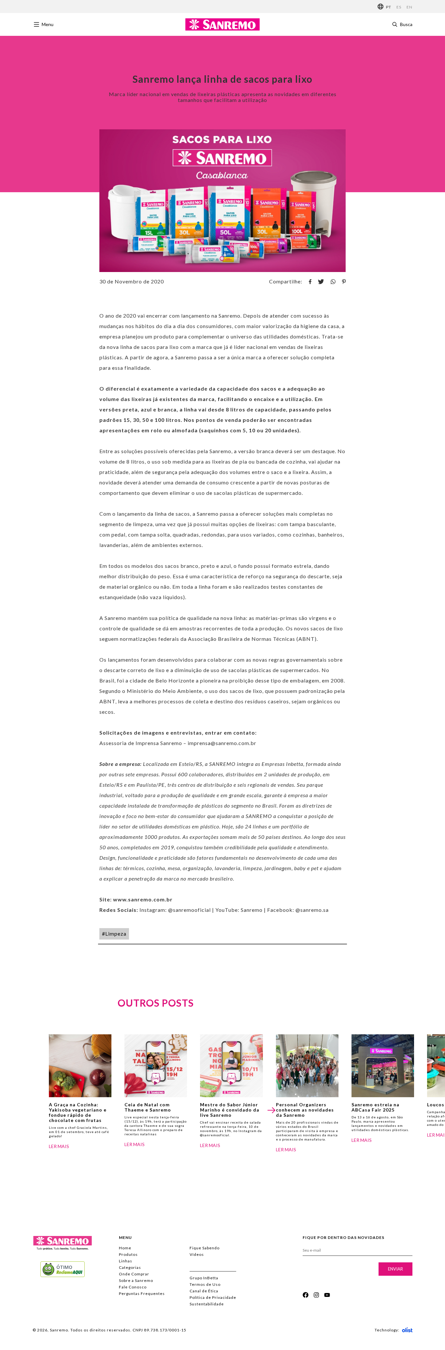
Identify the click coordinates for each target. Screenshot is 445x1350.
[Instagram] (316, 1295)
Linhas (125, 1260)
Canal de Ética (204, 1290)
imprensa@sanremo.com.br (222, 743)
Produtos (128, 1254)
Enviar (395, 1268)
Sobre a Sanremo (136, 1280)
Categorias (130, 1267)
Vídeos (197, 1254)
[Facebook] (306, 1295)
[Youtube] (327, 1295)
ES (398, 7)
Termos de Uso (205, 1284)
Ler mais (59, 1146)
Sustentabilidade (207, 1303)
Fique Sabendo (205, 1247)
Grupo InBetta (204, 1277)
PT (388, 7)
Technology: (387, 1330)
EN (409, 7)
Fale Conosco (133, 1287)
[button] (271, 1110)
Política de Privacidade (213, 1297)
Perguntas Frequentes (142, 1293)
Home (125, 1247)
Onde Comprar (134, 1273)
